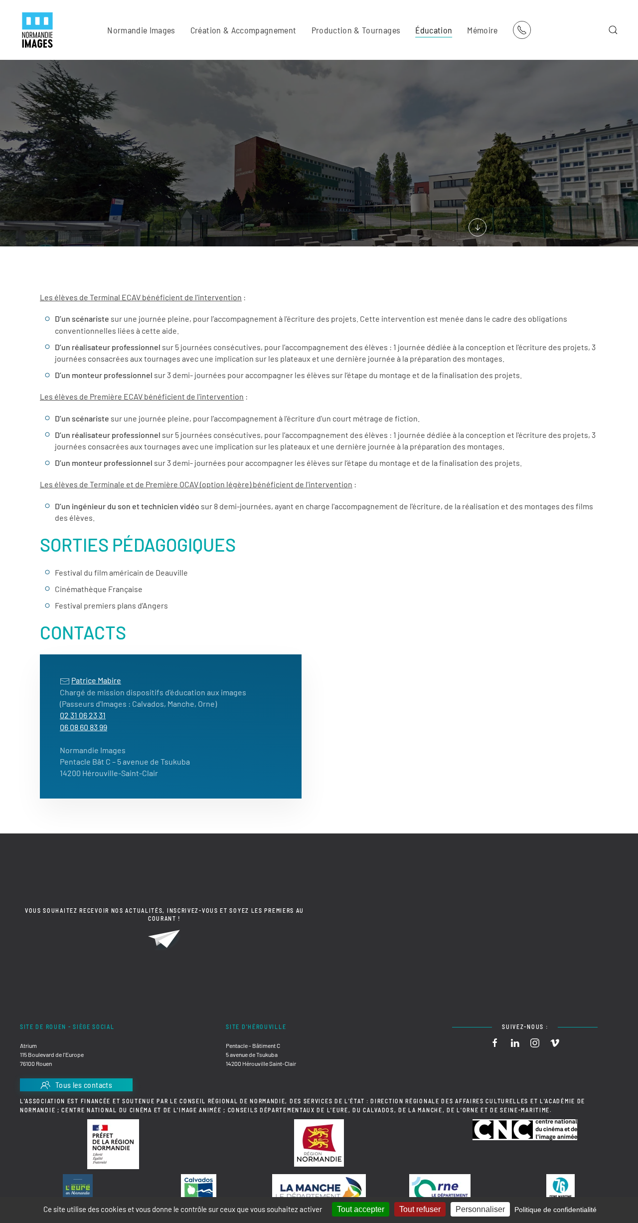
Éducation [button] (433, 29)
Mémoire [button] (482, 29)
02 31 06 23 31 (83, 715)
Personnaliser (480, 1209)
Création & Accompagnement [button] (243, 29)
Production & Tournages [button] (356, 29)
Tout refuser (420, 1209)
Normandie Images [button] (141, 29)
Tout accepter (360, 1209)
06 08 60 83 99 (83, 727)
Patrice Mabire (96, 680)
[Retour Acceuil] (37, 30)
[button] (613, 30)
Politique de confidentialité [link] (555, 1210)
